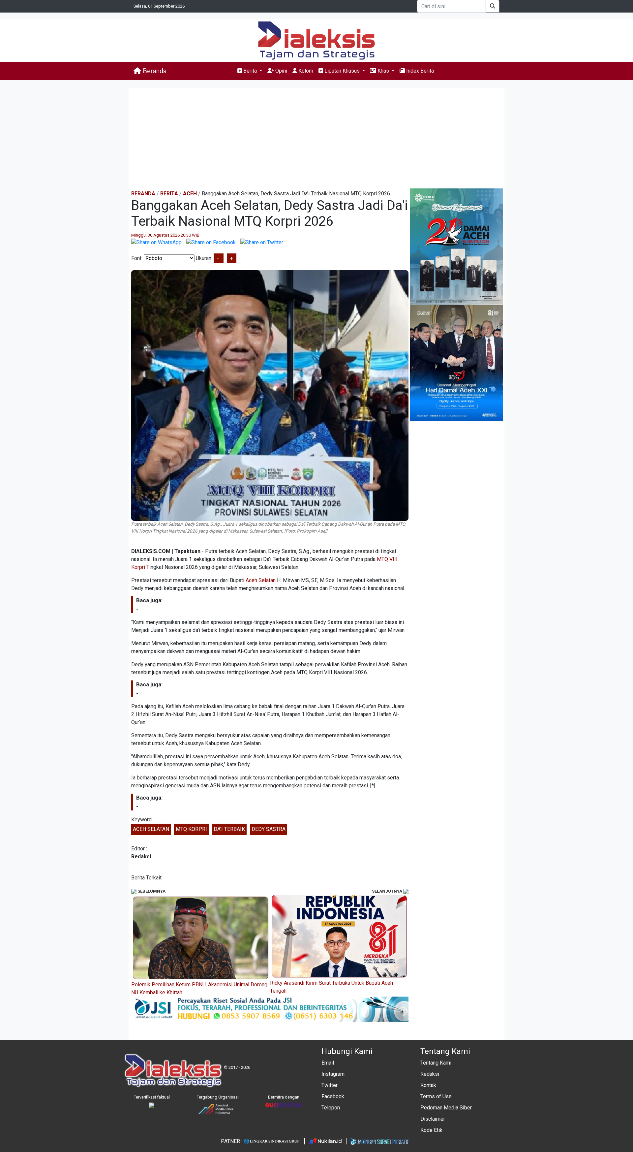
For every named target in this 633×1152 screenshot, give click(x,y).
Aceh (190, 193)
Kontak (428, 1085)
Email (327, 1063)
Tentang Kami (435, 1063)
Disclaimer (432, 1119)
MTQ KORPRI (191, 829)
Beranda (153, 71)
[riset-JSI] (269, 1008)
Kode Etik (431, 1130)
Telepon (330, 1107)
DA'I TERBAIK (229, 829)
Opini (280, 71)
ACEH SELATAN (151, 829)
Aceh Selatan (261, 580)
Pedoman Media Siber (446, 1107)
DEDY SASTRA (269, 829)
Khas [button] (383, 71)
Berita (169, 193)
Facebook (332, 1096)
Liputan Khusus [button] (342, 71)
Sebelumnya (151, 891)
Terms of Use (436, 1096)
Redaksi (429, 1074)
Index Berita (419, 71)
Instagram (333, 1074)
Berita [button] (250, 71)
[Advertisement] (316, 139)
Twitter (329, 1085)
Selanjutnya (387, 891)
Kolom (305, 71)
